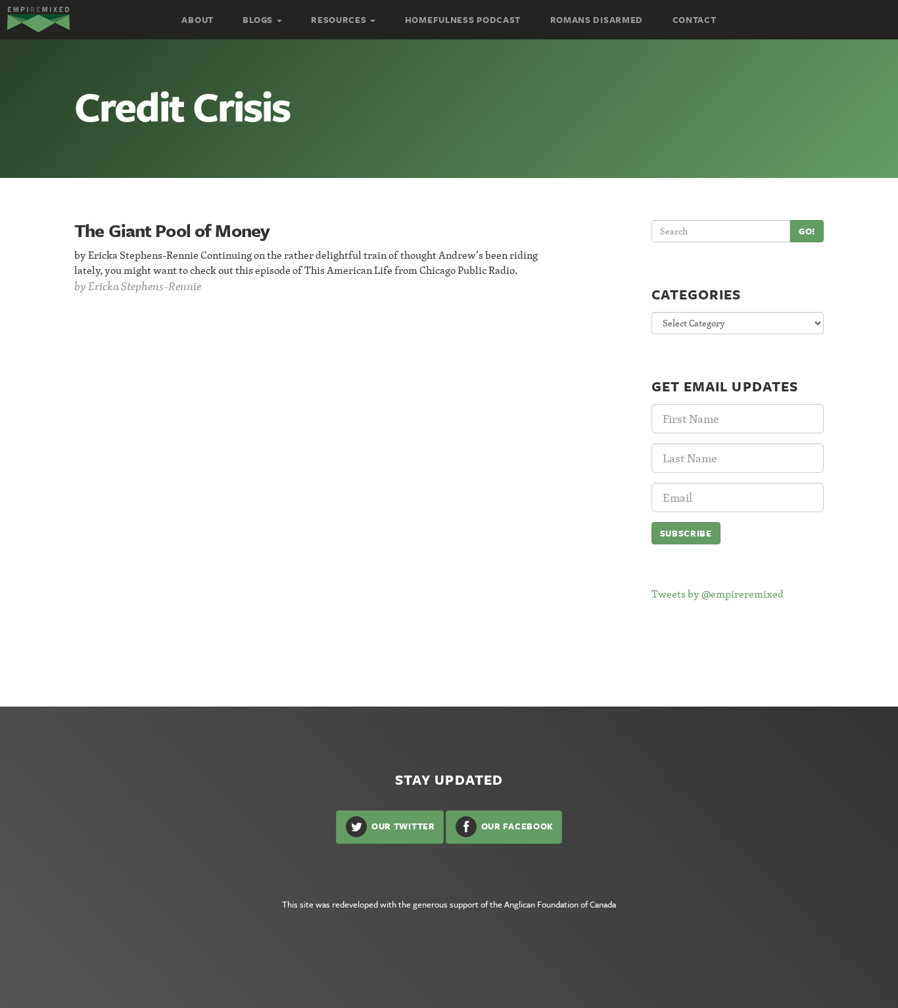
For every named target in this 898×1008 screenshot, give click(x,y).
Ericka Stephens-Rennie (144, 286)
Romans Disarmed (597, 19)
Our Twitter (402, 826)
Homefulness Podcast (463, 19)
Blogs (259, 19)
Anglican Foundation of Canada (560, 904)
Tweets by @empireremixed (717, 594)
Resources (340, 19)
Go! (807, 231)
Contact (695, 19)
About (197, 19)
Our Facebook (516, 826)
